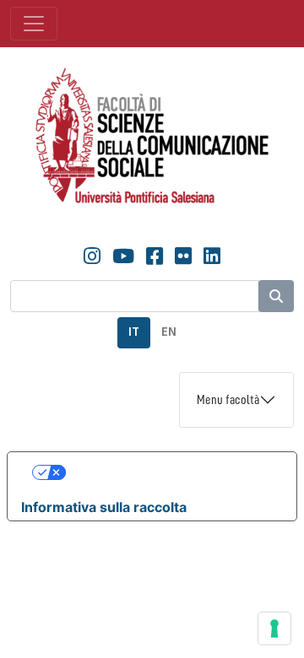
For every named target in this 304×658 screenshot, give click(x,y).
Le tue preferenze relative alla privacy (169, 472)
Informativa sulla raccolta (104, 507)
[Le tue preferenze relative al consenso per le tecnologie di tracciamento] (274, 628)
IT (133, 332)
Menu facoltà (228, 400)
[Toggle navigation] (33, 23)
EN (168, 332)
